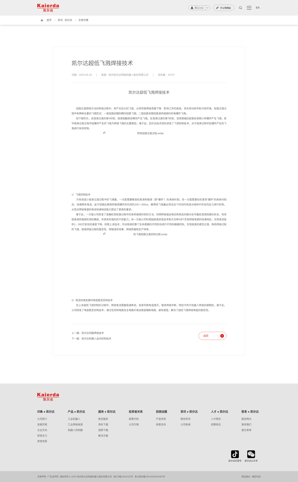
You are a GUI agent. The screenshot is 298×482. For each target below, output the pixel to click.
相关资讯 (185, 419)
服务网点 (246, 419)
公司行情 (134, 424)
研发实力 (42, 436)
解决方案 (103, 436)
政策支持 (161, 424)
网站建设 (246, 476)
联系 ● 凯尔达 (250, 411)
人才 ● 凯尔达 (219, 411)
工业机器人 (74, 419)
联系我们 (246, 424)
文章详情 (83, 20)
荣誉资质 (42, 441)
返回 (205, 335)
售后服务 (103, 419)
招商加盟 (161, 411)
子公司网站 (225, 8)
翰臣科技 (256, 476)
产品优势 (161, 419)
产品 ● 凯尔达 (76, 411)
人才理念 (216, 419)
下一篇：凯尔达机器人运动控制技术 (91, 338)
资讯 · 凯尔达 (65, 20)
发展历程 (42, 424)
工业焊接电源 (75, 424)
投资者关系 (136, 411)
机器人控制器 (75, 430)
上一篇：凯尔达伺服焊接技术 (88, 333)
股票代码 (134, 419)
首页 (49, 20)
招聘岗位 (216, 424)
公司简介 (42, 419)
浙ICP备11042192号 (123, 476)
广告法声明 (52, 476)
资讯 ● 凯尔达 (189, 411)
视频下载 (103, 430)
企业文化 (42, 430)
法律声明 (41, 476)
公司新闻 (185, 424)
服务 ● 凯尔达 (106, 411)
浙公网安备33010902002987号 (150, 476)
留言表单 (246, 430)
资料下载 (103, 424)
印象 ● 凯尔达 (45, 411)
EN (258, 7)
